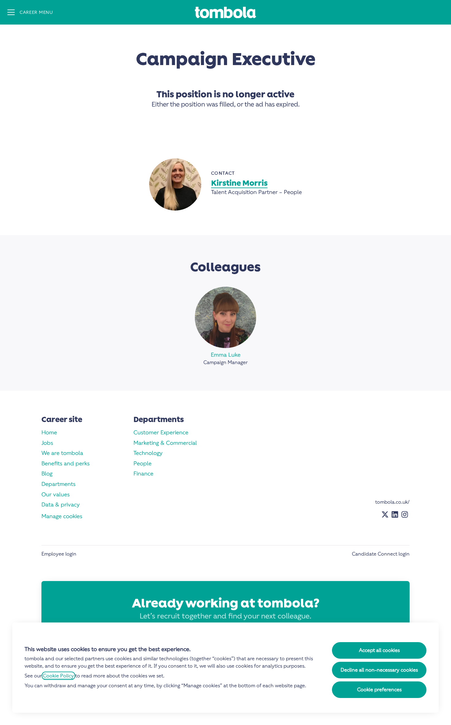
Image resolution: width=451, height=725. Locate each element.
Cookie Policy (58, 676)
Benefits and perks (65, 463)
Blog (46, 473)
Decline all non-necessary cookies (379, 670)
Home (49, 432)
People (142, 463)
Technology (148, 453)
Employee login (58, 554)
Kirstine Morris (239, 183)
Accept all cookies (379, 650)
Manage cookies (61, 516)
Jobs (47, 443)
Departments (58, 484)
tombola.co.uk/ (392, 502)
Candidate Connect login (381, 554)
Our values (55, 494)
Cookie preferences (379, 689)
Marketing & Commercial (165, 443)
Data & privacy (60, 504)
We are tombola (62, 453)
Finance (143, 473)
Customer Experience (160, 432)
